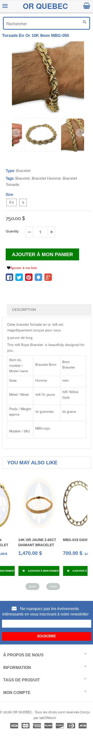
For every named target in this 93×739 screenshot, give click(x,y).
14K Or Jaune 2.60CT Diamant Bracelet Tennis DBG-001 (23, 545)
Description (24, 310)
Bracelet (23, 171)
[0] (9, 277)
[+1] (48, 277)
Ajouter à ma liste (23, 268)
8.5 (11, 202)
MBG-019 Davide (62, 540)
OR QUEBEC (45, 5)
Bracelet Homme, (47, 178)
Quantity (12, 231)
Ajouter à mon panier (28, 570)
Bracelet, (23, 178)
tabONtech (47, 718)
